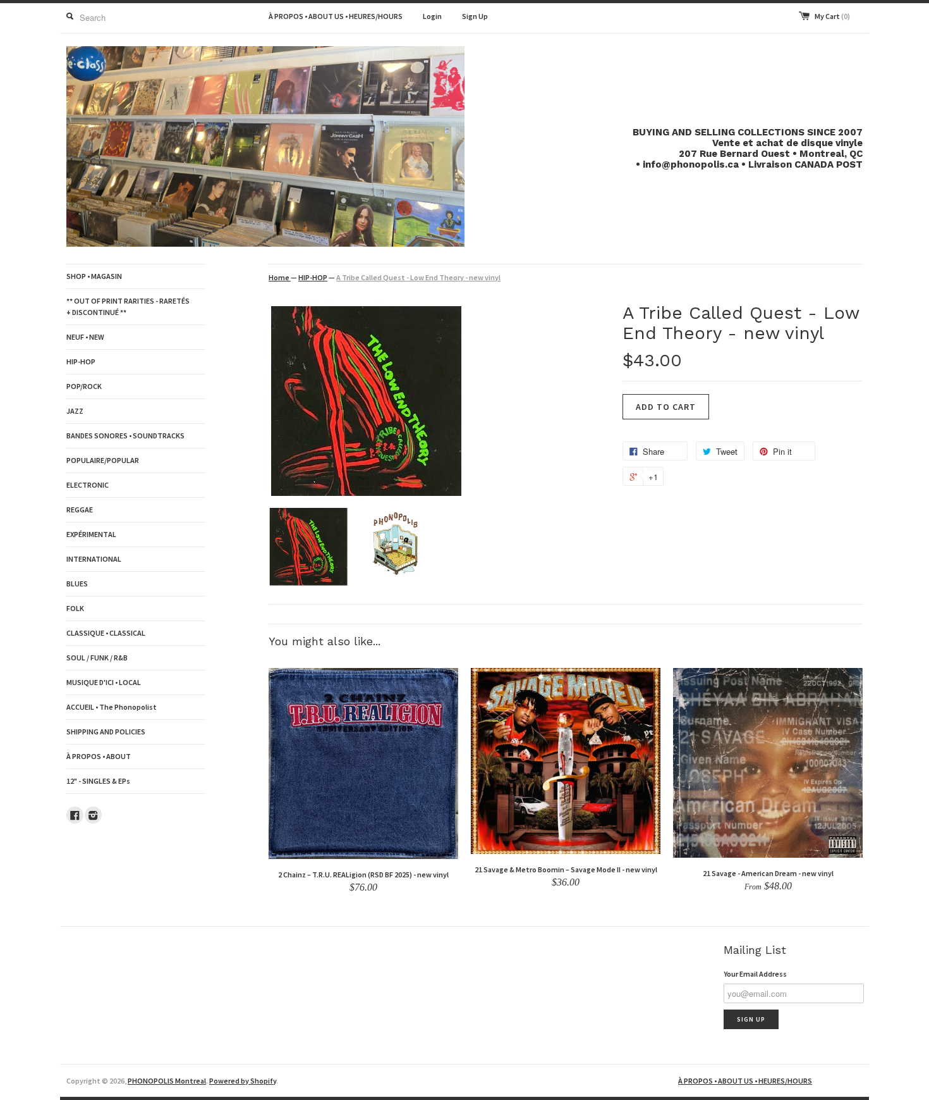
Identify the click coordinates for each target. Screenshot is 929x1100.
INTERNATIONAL (93, 559)
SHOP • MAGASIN (94, 276)
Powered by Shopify (242, 1080)
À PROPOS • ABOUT (98, 756)
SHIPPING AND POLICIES (105, 731)
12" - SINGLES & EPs (98, 781)
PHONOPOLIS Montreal (167, 1080)
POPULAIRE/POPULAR (102, 460)
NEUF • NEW (85, 337)
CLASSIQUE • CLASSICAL (105, 633)
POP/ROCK (84, 386)
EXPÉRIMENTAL (91, 534)
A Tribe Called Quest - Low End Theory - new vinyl (418, 277)
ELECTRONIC (87, 485)
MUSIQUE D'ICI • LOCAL (103, 682)
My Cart (832, 16)
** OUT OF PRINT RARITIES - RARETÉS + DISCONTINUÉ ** (128, 306)
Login (432, 16)
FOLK (75, 608)
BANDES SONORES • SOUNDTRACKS (125, 435)
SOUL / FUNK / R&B (97, 657)
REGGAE (79, 509)
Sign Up (475, 16)
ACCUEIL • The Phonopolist (111, 707)
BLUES (77, 583)
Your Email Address (755, 974)
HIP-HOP (80, 361)
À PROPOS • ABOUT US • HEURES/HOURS (336, 16)
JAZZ (74, 411)
